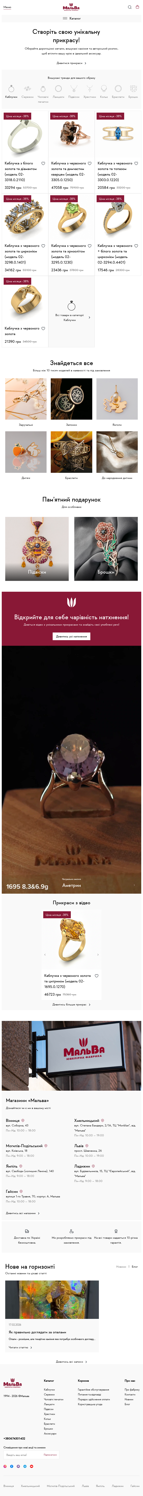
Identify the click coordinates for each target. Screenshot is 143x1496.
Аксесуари (50, 1433)
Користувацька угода (90, 1404)
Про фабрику (132, 1389)
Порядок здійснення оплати (94, 1399)
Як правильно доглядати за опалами (37, 1332)
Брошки (48, 1428)
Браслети (49, 1423)
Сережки (49, 1394)
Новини (121, 1266)
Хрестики (49, 1413)
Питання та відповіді (89, 1394)
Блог (135, 1266)
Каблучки (49, 1389)
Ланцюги (49, 1404)
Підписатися (50, 1454)
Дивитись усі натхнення (71, 636)
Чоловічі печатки (53, 1399)
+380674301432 (14, 1438)
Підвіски (48, 1409)
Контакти (130, 1394)
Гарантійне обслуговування (93, 1389)
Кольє (47, 1418)
